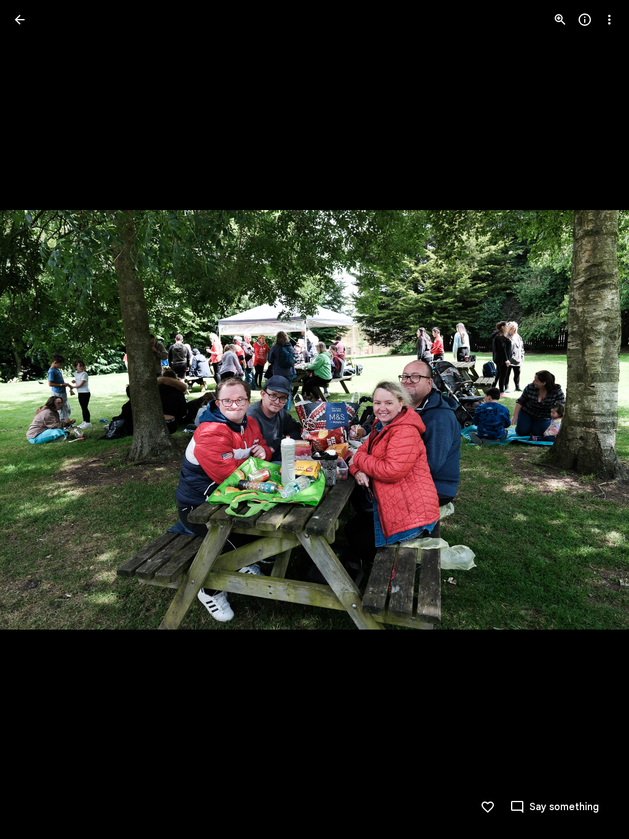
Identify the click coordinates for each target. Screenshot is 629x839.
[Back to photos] (19, 19)
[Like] (487, 807)
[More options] (609, 19)
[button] (34, 419)
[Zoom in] (560, 19)
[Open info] (584, 19)
